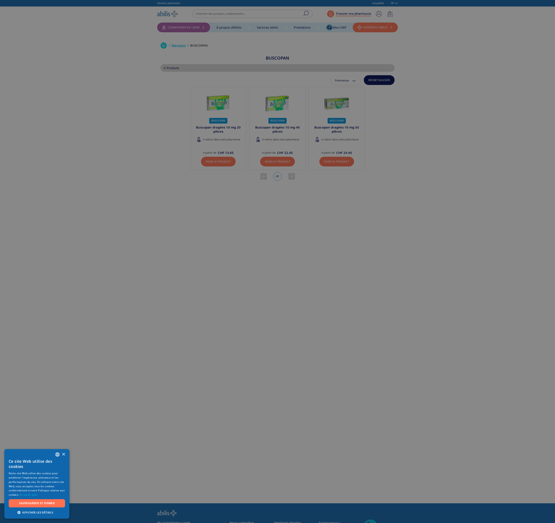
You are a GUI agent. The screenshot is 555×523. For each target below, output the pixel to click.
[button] (37, 512)
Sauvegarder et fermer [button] (37, 503)
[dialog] (277, 261)
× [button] (63, 454)
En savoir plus (28, 495)
